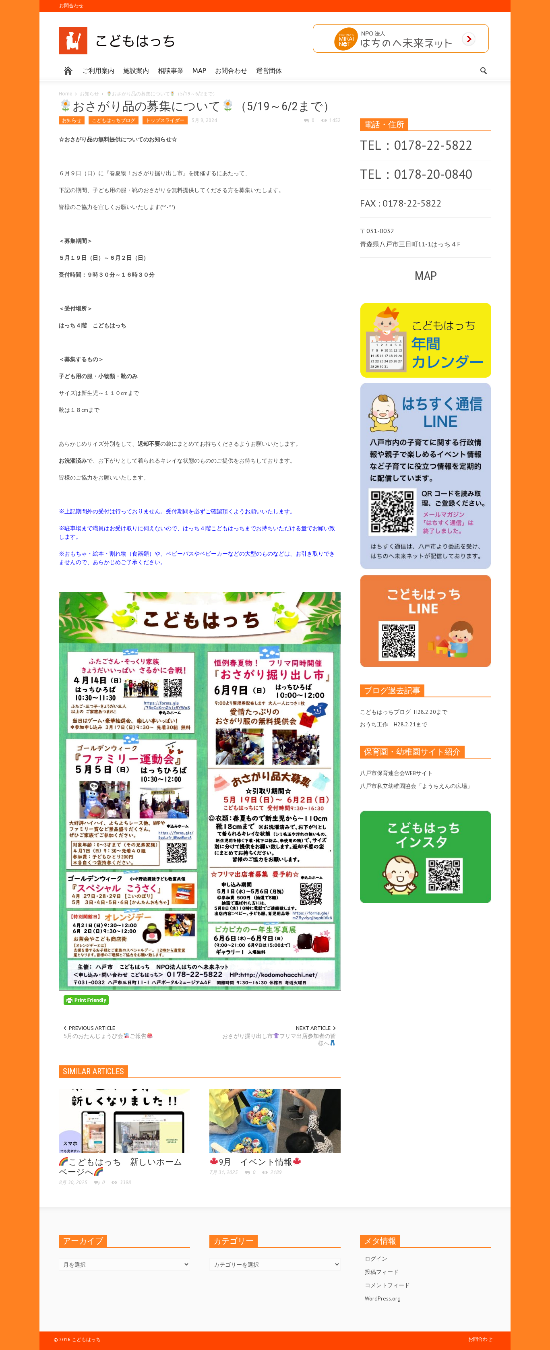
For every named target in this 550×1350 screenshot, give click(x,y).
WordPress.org (383, 1298)
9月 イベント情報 (255, 1162)
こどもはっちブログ (113, 120)
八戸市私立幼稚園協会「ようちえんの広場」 (416, 786)
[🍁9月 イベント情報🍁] (275, 1120)
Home (65, 93)
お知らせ (89, 93)
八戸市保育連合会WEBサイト (396, 773)
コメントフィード (387, 1285)
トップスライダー (165, 120)
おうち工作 (374, 724)
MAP (199, 70)
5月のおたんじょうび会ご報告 (105, 1036)
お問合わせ (71, 5)
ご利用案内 (98, 70)
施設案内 (136, 70)
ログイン (376, 1258)
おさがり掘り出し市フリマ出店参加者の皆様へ (279, 1039)
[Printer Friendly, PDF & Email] (86, 999)
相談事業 (171, 70)
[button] (483, 70)
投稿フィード (382, 1272)
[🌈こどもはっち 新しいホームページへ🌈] (124, 1120)
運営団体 (269, 70)
